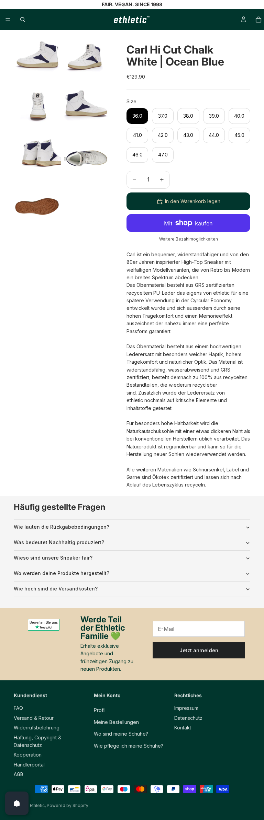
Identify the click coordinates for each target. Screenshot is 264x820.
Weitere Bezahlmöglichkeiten (188, 239)
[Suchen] (22, 19)
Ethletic (37, 805)
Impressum (186, 708)
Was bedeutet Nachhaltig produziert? (59, 542)
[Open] (17, 803)
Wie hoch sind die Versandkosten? (56, 588)
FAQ (18, 708)
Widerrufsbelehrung (36, 727)
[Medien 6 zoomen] (86, 157)
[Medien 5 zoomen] (37, 157)
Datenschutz (188, 718)
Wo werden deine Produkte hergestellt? (61, 573)
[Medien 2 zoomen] (86, 60)
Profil (100, 710)
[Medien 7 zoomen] (37, 206)
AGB (18, 774)
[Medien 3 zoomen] (37, 109)
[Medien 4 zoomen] (86, 109)
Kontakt (182, 727)
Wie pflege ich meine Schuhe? (128, 746)
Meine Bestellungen (116, 722)
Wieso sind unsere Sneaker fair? (53, 558)
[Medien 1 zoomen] (37, 60)
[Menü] (8, 19)
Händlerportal (29, 765)
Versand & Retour (34, 718)
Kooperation (28, 755)
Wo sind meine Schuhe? (121, 734)
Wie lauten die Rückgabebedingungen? (61, 527)
